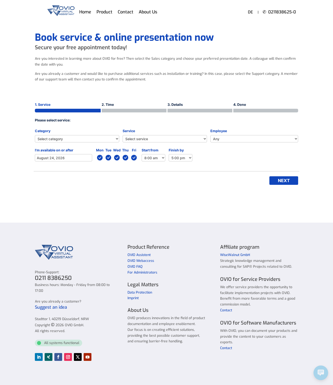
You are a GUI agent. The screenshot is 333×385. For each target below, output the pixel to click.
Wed (117, 150)
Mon (100, 150)
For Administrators (142, 272)
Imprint (133, 298)
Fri (134, 150)
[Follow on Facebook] (58, 357)
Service (129, 131)
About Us (148, 12)
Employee (218, 131)
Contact (125, 12)
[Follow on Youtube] (87, 357)
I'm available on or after (54, 150)
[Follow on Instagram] (68, 357)
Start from (150, 150)
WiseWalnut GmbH (235, 255)
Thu (125, 150)
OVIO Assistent (139, 255)
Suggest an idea (51, 307)
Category (42, 131)
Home (85, 12)
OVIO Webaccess (140, 260)
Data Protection (139, 292)
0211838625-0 (282, 12)
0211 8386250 (53, 278)
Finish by (176, 150)
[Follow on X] (78, 357)
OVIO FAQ (135, 266)
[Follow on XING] (48, 357)
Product (104, 12)
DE (250, 12)
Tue (108, 150)
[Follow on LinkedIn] (39, 357)
